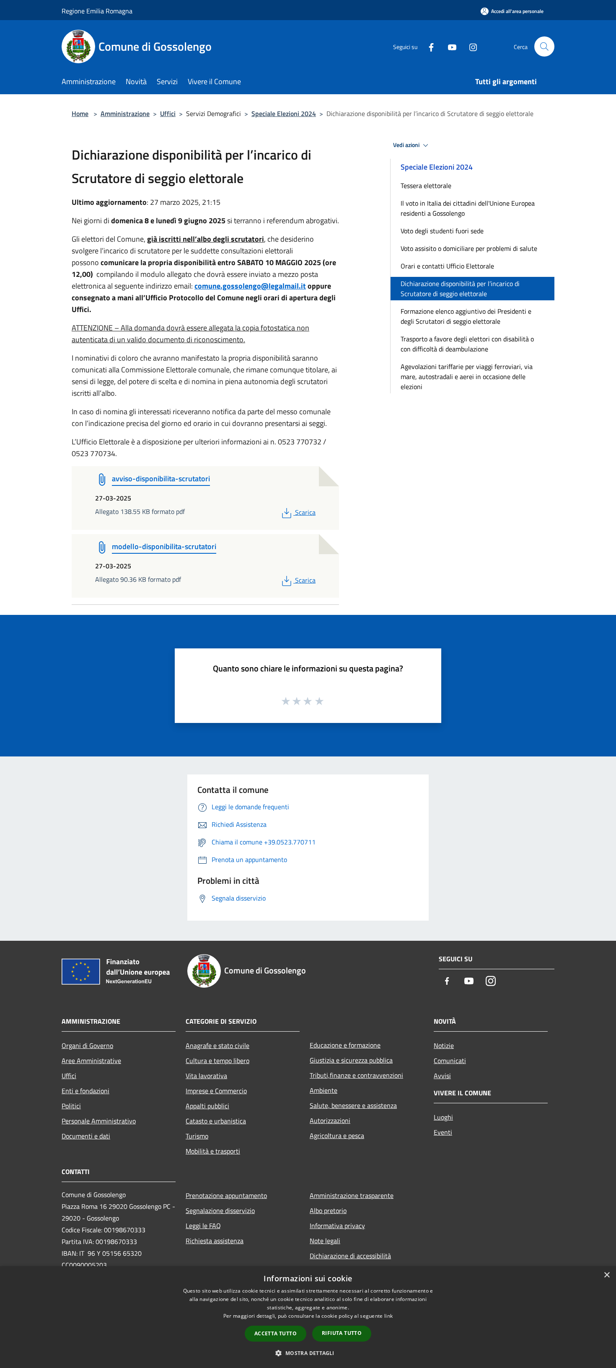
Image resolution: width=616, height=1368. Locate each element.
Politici (71, 1106)
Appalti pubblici (207, 1106)
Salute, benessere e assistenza (353, 1105)
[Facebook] (427, 46)
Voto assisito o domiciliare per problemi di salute (469, 248)
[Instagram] (469, 46)
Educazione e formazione (345, 1045)
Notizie (444, 1045)
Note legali (325, 1241)
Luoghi (443, 1117)
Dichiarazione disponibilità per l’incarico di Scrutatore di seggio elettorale (460, 289)
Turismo (197, 1136)
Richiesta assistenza (214, 1241)
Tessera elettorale (426, 186)
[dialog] (308, 1317)
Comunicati (450, 1061)
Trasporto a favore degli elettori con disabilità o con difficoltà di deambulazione (467, 344)
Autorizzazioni (330, 1120)
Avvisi (442, 1076)
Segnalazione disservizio (220, 1210)
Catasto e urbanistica (216, 1121)
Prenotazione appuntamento (226, 1195)
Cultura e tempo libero (217, 1061)
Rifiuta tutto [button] (342, 1333)
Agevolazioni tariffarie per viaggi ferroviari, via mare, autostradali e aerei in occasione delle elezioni (467, 376)
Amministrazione (125, 113)
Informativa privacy (337, 1226)
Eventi (443, 1132)
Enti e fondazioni (85, 1091)
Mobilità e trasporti (213, 1151)
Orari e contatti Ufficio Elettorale (447, 266)
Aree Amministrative (91, 1061)
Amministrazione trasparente (351, 1195)
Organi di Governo (87, 1045)
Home (80, 113)
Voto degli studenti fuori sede (442, 231)
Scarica (305, 512)
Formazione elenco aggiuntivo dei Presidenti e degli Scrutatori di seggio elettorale (466, 316)
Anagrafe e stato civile (217, 1045)
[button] (308, 1353)
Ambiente (323, 1090)
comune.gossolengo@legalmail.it (250, 286)
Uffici (168, 113)
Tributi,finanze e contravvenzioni (356, 1075)
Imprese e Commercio (216, 1091)
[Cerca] (544, 46)
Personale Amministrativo (99, 1121)
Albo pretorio (328, 1210)
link (388, 1315)
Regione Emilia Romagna (97, 11)
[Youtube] (448, 46)
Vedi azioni (407, 145)
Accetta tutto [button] (275, 1333)
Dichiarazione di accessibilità (350, 1256)
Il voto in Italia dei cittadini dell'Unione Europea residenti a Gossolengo (468, 208)
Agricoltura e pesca (337, 1136)
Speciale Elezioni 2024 (283, 113)
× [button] (606, 1275)
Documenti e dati (86, 1136)
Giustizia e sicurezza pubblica (351, 1060)
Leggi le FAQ (203, 1226)
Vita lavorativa (206, 1076)
